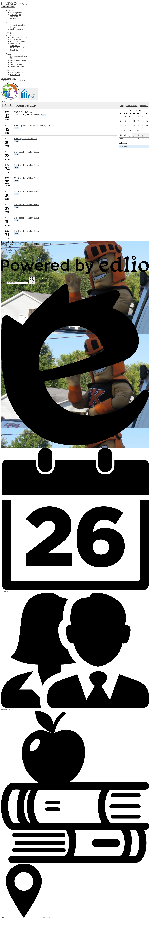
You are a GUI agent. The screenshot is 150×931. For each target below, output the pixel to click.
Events (124, 146)
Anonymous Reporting (18, 37)
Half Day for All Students (25, 138)
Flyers (12, 58)
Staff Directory (15, 19)
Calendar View (143, 139)
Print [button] (121, 106)
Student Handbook (17, 48)
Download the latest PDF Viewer (18, 250)
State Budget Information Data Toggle (15, 81)
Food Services (15, 44)
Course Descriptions (17, 25)
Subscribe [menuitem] (144, 106)
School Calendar (16, 64)
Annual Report (15, 15)
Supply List (14, 50)
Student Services (16, 29)
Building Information (18, 13)
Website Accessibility (13, 252)
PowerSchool (15, 62)
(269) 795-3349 (47, 244)
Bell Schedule (15, 39)
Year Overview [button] (131, 106)
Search (3, 283)
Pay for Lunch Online (18, 60)
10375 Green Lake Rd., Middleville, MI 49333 (18, 244)
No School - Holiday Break (26, 152)
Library (13, 27)
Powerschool (15, 46)
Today (121, 139)
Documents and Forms (18, 56)
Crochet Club (15, 75)
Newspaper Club (16, 73)
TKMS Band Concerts (24, 112)
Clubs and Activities (17, 41)
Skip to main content (8, 2)
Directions (14, 17)
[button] (9, 10)
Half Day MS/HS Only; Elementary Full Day (34, 125)
